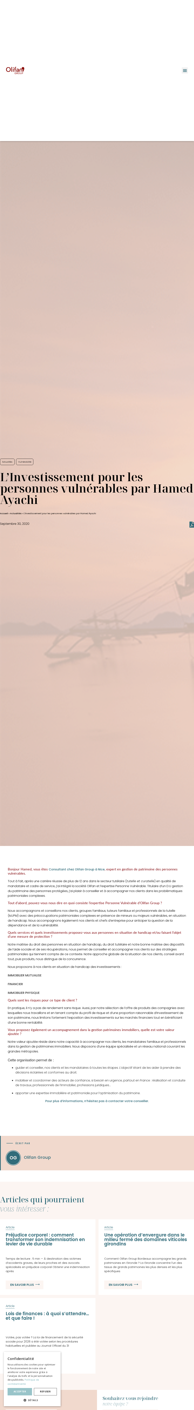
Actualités (16, 513)
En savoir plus (22, 1285)
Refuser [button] (45, 1391)
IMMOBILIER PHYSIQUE (24, 993)
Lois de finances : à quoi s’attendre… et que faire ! (47, 1315)
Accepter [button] (20, 1391)
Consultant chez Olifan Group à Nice (77, 869)
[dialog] (32, 1379)
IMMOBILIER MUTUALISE (24, 975)
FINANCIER (15, 984)
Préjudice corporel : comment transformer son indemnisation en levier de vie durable (45, 1239)
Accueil (4, 513)
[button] (185, 70)
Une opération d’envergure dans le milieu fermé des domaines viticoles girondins (145, 1239)
